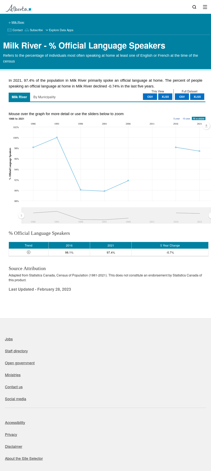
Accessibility (15, 422)
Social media (15, 398)
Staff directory (16, 350)
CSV (182, 97)
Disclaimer (13, 446)
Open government (20, 362)
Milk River (18, 22)
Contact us (14, 386)
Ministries (13, 374)
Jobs (9, 338)
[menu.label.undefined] (206, 126)
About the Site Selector (24, 458)
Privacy (11, 434)
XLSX (197, 97)
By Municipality (44, 96)
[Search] (194, 7)
